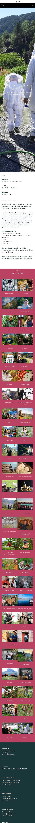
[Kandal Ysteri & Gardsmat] (10, 636)
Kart (3, 759)
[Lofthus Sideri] (10, 692)
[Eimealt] (25, 431)
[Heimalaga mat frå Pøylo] (25, 582)
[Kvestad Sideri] (10, 654)
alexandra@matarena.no (10, 782)
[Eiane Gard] (10, 431)
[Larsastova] (10, 674)
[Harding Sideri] (10, 564)
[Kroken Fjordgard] (25, 636)
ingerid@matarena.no (9, 798)
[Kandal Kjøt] (25, 618)
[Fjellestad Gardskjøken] (25, 468)
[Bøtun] (10, 413)
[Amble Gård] (10, 339)
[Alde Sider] (10, 321)
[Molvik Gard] (25, 728)
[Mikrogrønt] (10, 728)
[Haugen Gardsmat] (10, 582)
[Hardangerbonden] (25, 544)
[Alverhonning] (25, 321)
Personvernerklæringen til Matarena (14, 769)
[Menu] (31, 5)
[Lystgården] (10, 710)
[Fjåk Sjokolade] (10, 468)
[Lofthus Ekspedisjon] (25, 674)
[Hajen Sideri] (10, 504)
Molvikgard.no (6, 194)
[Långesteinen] (25, 655)
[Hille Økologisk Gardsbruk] (25, 600)
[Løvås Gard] (25, 710)
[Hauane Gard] (25, 564)
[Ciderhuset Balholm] (25, 413)
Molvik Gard (9, 252)
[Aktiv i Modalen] (25, 303)
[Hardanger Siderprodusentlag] (10, 544)
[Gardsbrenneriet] (25, 486)
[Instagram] (19, 1)
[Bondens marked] (25, 375)
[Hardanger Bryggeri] (25, 504)
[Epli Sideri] (10, 450)
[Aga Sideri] (25, 285)
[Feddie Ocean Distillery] (25, 450)
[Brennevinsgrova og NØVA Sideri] (25, 394)
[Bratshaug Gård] (10, 394)
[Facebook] (16, 1)
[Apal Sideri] (25, 339)
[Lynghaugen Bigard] (25, 692)
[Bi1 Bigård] (10, 375)
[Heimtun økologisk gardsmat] (10, 600)
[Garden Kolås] (10, 486)
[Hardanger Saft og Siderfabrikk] (25, 523)
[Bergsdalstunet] (25, 357)
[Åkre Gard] (10, 303)
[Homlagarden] (10, 618)
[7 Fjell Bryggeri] (10, 285)
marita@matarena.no (9, 814)
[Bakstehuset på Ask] (10, 357)
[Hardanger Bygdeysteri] (10, 522)
